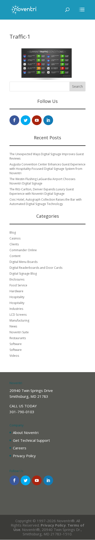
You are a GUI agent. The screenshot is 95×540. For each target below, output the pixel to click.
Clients (14, 244)
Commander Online (23, 250)
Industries (16, 309)
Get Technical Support (31, 440)
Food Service (18, 285)
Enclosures (17, 279)
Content (15, 256)
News (13, 326)
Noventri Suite (19, 332)
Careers (19, 447)
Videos (14, 356)
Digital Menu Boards (24, 262)
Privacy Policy (24, 455)
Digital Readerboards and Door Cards (36, 268)
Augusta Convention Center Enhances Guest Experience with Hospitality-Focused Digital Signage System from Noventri (48, 168)
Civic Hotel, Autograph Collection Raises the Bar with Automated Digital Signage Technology (46, 201)
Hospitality (17, 297)
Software (16, 344)
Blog (13, 232)
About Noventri (25, 432)
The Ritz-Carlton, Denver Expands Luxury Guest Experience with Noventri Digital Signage (42, 191)
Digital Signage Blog (23, 273)
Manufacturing (19, 320)
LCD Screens (18, 315)
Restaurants (18, 338)
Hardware (16, 291)
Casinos (15, 238)
